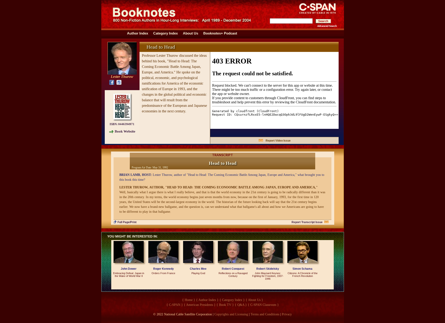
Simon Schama (302, 268)
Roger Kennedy (163, 268)
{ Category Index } (232, 300)
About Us (190, 33)
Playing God (198, 273)
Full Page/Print (127, 222)
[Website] (117, 82)
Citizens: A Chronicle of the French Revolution (303, 274)
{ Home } (188, 300)
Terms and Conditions (265, 314)
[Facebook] (110, 82)
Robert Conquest (233, 268)
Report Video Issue (278, 140)
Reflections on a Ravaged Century (233, 274)
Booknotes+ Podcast (220, 33)
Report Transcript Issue (307, 222)
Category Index (165, 33)
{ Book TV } (225, 305)
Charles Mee (198, 268)
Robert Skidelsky (267, 268)
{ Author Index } (207, 300)
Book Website (125, 131)
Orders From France (163, 273)
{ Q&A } (241, 305)
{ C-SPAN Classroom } (263, 305)
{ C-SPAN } (174, 305)
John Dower (129, 268)
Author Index (137, 33)
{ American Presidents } (200, 305)
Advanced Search (327, 26)
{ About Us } (254, 300)
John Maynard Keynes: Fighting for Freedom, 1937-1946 (267, 276)
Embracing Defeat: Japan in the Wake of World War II (128, 274)
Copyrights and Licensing (231, 314)
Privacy (287, 314)
